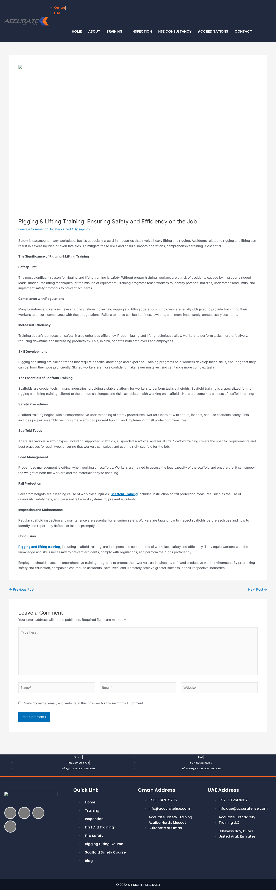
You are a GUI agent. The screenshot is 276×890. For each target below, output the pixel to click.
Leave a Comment (32, 229)
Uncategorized (60, 229)
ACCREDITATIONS (213, 31)
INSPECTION (142, 31)
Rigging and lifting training (39, 547)
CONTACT (243, 31)
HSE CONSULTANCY (174, 31)
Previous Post (21, 589)
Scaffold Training (124, 494)
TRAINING (114, 31)
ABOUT (94, 31)
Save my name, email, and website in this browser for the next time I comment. (84, 703)
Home (77, 31)
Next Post (257, 589)
